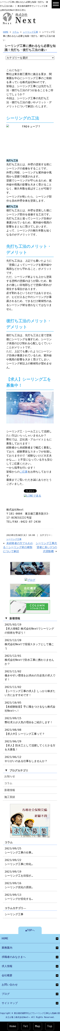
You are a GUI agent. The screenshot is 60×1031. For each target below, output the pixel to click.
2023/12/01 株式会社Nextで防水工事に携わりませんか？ (29, 659)
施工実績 (9, 797)
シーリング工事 (30, 32)
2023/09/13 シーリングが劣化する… (19, 896)
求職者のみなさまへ (14, 956)
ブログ (6, 993)
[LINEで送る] (32, 495)
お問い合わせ (10, 984)
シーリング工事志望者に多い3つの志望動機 (46, 547)
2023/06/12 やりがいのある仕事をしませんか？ (26, 759)
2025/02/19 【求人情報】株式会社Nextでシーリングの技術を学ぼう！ (29, 628)
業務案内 (7, 947)
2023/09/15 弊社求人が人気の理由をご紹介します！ (29, 720)
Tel (25, 1026)
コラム (15, 32)
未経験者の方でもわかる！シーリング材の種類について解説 (18, 547)
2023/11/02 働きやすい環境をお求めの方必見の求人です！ (30, 675)
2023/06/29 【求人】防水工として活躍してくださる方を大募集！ (30, 745)
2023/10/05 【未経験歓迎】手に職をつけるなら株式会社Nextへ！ (30, 706)
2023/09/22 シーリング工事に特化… (19, 862)
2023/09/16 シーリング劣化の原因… (19, 885)
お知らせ (9, 776)
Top (49, 1026)
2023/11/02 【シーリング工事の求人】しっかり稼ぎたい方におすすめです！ (30, 691)
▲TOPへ (30, 930)
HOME (5, 32)
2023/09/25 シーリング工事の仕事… (19, 850)
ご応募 (24, 471)
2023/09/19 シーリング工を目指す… (19, 873)
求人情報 (7, 966)
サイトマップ (10, 1003)
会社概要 (7, 975)
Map (37, 1026)
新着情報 (9, 790)
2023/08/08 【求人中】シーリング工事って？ (25, 731)
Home (13, 1026)
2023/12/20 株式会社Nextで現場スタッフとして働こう (29, 644)
